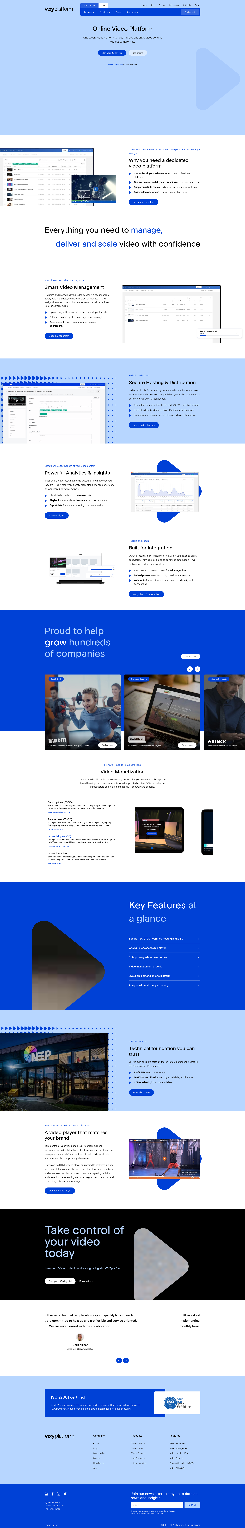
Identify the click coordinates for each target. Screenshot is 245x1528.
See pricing (138, 53)
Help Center (99, 1463)
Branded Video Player (60, 1190)
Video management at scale (145, 966)
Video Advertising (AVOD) (58, 846)
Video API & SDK (177, 1468)
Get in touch (190, 12)
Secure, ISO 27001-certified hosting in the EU (156, 938)
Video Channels (138, 1453)
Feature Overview (178, 1443)
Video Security (176, 1458)
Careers (96, 1458)
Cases (118, 12)
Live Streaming (138, 1458)
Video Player (137, 1448)
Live (103, 5)
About (145, 5)
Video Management (59, 336)
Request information (143, 202)
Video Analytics (57, 515)
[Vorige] (190, 669)
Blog (153, 5)
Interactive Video (56, 863)
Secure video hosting (144, 425)
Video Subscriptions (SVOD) (59, 812)
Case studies (99, 1453)
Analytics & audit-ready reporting (148, 985)
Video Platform (89, 5)
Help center (174, 5)
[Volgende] (197, 669)
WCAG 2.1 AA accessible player (147, 947)
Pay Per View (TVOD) (56, 829)
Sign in (188, 5)
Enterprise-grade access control (148, 957)
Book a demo (86, 1281)
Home (110, 65)
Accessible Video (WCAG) (182, 1463)
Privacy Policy (51, 1525)
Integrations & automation (146, 594)
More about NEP (141, 1092)
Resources (131, 12)
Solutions (104, 12)
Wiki (95, 1468)
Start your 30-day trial (112, 53)
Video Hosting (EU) (179, 1453)
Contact (162, 5)
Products (88, 12)
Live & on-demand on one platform (149, 975)
